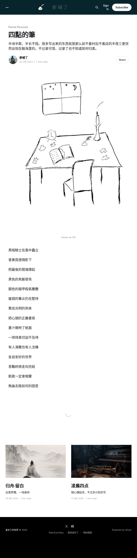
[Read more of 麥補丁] (13, 59)
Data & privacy (56, 532)
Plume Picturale (18, 27)
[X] (66, 526)
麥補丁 (23, 57)
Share (122, 59)
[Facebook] (72, 526)
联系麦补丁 (73, 532)
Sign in (106, 7)
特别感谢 (87, 532)
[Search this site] (96, 7)
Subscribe (121, 7)
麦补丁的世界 (12, 530)
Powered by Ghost (121, 530)
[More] (7, 7)
